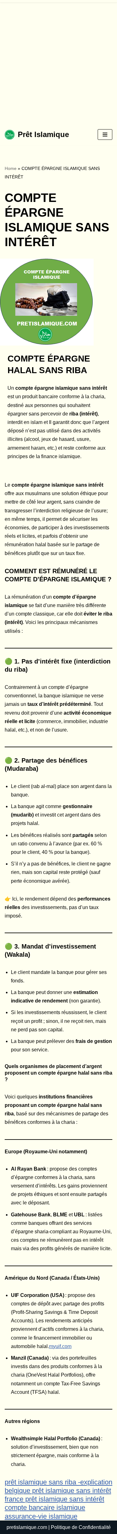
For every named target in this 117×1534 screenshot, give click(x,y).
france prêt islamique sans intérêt (54, 1499)
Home (11, 168)
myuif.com (60, 1346)
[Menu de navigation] (105, 134)
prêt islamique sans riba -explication (58, 1482)
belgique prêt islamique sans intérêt (58, 1490)
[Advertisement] (58, 62)
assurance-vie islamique (41, 1516)
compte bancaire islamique (45, 1507)
